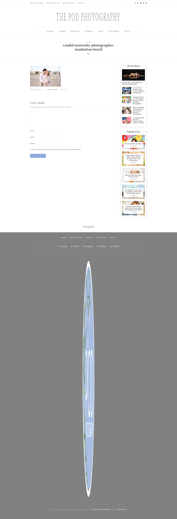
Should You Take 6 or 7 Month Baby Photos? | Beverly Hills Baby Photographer (138, 100)
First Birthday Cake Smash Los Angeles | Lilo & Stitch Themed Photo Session (133, 191)
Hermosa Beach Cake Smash (133, 144)
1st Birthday (89, 31)
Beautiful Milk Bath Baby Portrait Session (133, 176)
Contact (81, 3)
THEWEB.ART (122, 509)
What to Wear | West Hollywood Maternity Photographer (132, 83)
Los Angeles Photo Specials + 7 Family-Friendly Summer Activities (138, 120)
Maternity (50, 31)
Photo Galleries (37, 3)
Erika (88, 53)
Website (32, 143)
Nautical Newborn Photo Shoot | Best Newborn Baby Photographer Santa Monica (133, 208)
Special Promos (113, 31)
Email (32, 137)
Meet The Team (69, 3)
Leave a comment (52, 89)
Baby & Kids (133, 178)
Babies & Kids (75, 31)
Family (101, 31)
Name (32, 130)
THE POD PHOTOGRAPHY (101, 509)
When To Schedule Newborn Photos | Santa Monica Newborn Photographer (138, 111)
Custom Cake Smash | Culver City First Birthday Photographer (139, 90)
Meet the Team (101, 237)
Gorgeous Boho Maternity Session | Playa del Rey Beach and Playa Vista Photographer (133, 158)
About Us (127, 31)
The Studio (89, 237)
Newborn (62, 31)
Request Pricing (53, 3)
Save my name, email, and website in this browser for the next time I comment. (56, 149)
